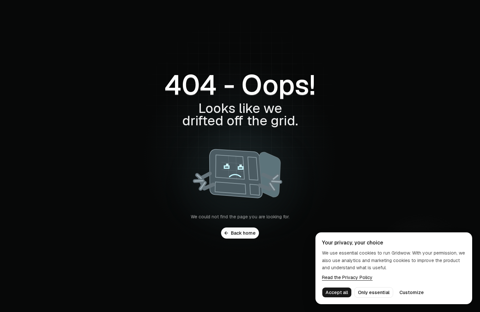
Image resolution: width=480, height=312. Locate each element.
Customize (411, 292)
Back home (243, 233)
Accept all (337, 292)
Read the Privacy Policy (347, 277)
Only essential (374, 292)
